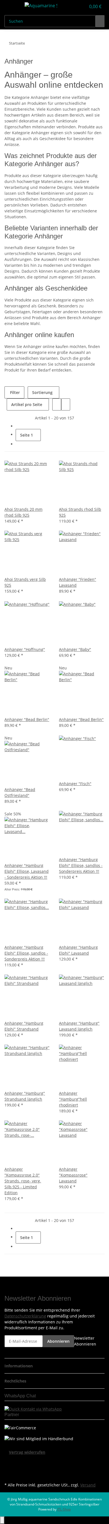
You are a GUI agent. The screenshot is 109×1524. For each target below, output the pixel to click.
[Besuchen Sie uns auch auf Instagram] (8, 1474)
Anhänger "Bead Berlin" (26, 719)
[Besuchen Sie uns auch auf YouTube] (8, 1468)
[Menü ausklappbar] (11, 6)
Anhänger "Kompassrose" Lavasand (73, 1175)
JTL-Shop (64, 1509)
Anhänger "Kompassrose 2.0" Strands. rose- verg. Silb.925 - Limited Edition (22, 1180)
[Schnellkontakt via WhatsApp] (33, 1408)
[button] (75, 6)
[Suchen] (100, 21)
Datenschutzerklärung (25, 1316)
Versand (88, 1485)
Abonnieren (58, 1341)
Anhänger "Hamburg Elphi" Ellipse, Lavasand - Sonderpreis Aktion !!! (26, 871)
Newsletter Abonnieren (85, 1341)
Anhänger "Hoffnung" (24, 649)
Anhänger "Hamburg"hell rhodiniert (73, 1099)
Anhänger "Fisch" (75, 783)
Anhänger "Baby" (75, 649)
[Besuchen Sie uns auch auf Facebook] (8, 1461)
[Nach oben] (2, 1520)
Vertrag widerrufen (27, 1452)
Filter (14, 392)
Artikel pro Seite (26, 404)
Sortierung (42, 392)
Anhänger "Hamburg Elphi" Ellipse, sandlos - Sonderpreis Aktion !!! (81, 865)
